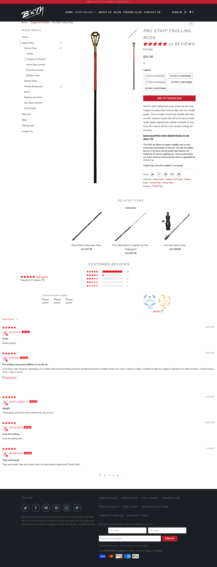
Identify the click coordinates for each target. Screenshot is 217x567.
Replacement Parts (33, 97)
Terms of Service (111, 515)
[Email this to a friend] (178, 174)
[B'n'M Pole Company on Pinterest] (57, 508)
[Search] (186, 12)
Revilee (158, 550)
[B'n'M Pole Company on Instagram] (67, 508)
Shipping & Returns (154, 506)
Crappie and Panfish (35, 59)
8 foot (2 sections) (155, 75)
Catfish (29, 53)
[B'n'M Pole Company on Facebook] (36, 508)
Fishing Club (132, 12)
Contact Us (152, 12)
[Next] (191, 23)
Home (69, 12)
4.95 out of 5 (42, 276)
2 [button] (104, 475)
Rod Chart (130, 506)
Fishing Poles (30, 48)
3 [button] (109, 475)
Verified (156, 311)
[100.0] (150, 301)
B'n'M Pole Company (116, 550)
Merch (27, 91)
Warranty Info (137, 515)
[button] (155, 44)
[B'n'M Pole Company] (36, 12)
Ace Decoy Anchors (33, 102)
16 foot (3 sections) (155, 88)
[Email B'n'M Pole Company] (78, 508)
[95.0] (164, 301)
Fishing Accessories (33, 86)
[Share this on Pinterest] (165, 174)
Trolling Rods (167, 182)
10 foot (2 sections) (180, 75)
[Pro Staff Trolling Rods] (95, 105)
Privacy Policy (109, 506)
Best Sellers (159, 179)
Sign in (177, 12)
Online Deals (30, 108)
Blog (117, 12)
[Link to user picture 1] (9, 383)
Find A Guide (149, 497)
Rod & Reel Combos (35, 64)
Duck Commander (34, 69)
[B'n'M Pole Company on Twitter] (26, 508)
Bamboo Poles (33, 75)
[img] (9, 327)
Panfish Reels (30, 80)
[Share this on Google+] (171, 174)
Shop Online (84, 12)
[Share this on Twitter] (152, 174)
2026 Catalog (108, 497)
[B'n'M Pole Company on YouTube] (47, 508)
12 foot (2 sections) (155, 82)
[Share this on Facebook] (158, 174)
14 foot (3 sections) (181, 82)
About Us (105, 12)
